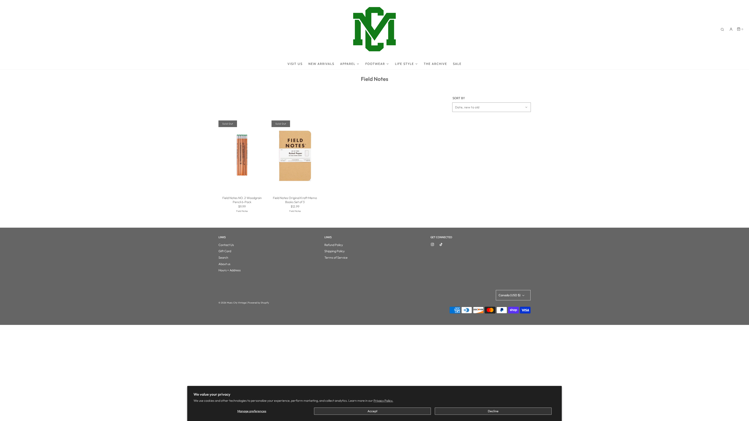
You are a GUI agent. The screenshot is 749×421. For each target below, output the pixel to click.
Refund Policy (333, 245)
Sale (457, 64)
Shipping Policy (334, 251)
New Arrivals (321, 64)
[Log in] (731, 29)
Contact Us (226, 245)
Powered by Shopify (258, 302)
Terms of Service (336, 257)
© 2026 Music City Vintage (232, 302)
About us (224, 264)
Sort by (459, 98)
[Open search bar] (722, 29)
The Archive (435, 64)
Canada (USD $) (510, 295)
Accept (372, 411)
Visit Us (295, 64)
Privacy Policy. (383, 400)
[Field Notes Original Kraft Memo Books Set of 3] (295, 155)
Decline (493, 411)
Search (223, 257)
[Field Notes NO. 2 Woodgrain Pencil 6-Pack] (242, 155)
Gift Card (224, 251)
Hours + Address (229, 270)
